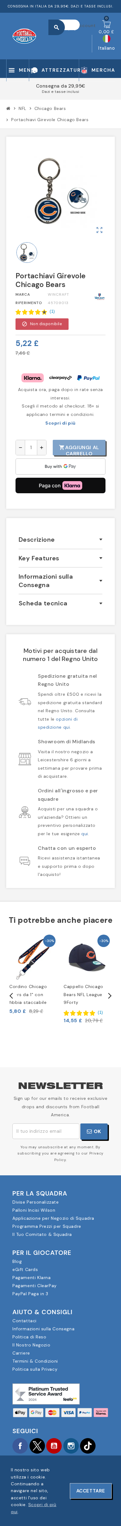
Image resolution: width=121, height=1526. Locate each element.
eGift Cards (25, 1269)
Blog (17, 1261)
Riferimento (29, 302)
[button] (35, 311)
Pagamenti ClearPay (34, 1285)
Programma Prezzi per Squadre (46, 1226)
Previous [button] (11, 996)
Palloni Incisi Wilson (34, 1210)
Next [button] (109, 996)
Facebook (20, 1446)
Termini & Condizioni (35, 1361)
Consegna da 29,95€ (60, 86)
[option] (33, 973)
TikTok (88, 1446)
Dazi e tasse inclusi (60, 91)
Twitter (37, 1446)
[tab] (60, 540)
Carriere (21, 1353)
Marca (23, 294)
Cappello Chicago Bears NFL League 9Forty (83, 994)
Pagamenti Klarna (31, 1277)
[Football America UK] (24, 35)
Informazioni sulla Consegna (43, 1329)
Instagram (71, 1446)
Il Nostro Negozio (31, 1345)
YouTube (54, 1446)
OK (96, 1131)
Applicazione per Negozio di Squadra (53, 1218)
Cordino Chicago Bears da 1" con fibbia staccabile (28, 994)
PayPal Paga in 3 (30, 1293)
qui (84, 833)
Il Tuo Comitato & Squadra (42, 1234)
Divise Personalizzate (35, 1202)
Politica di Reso (29, 1337)
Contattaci (24, 1320)
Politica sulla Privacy (34, 1369)
